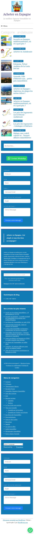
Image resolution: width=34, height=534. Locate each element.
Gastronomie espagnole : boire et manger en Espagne (15, 325)
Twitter (10, 403)
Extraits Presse (10, 389)
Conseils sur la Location (15, 410)
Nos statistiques (10, 417)
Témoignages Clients (12, 386)
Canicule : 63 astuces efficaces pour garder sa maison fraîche (16, 347)
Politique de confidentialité (13, 365)
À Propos (8, 384)
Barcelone (8, 422)
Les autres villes (10, 427)
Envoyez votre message (13, 220)
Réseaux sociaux (10, 398)
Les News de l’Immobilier (13, 415)
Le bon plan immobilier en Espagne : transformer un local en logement (16, 329)
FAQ (6, 396)
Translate (19, 447)
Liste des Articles (10, 393)
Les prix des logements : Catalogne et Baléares (22, 125)
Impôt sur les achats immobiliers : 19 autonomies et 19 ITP (17, 313)
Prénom (7, 170)
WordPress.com (23, 522)
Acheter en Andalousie (22, 51)
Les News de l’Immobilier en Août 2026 (17, 322)
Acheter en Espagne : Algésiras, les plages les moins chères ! (23, 91)
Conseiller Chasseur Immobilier (15, 391)
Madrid (7, 424)
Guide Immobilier (10, 429)
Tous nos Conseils (11, 408)
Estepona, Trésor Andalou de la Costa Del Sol (21, 66)
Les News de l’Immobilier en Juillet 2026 (16, 343)
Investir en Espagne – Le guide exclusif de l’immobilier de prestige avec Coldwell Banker (17, 318)
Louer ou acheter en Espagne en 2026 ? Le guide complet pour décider (17, 339)
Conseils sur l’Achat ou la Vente (18, 412)
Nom (5, 179)
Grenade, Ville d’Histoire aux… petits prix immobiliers (22, 78)
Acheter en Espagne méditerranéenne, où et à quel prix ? (22, 103)
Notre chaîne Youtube (12, 434)
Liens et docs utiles (11, 420)
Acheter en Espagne (17, 14)
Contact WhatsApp (18, 158)
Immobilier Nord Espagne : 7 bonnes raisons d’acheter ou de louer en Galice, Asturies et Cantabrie (17, 334)
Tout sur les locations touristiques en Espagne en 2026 (17, 351)
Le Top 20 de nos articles (13, 405)
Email (6, 188)
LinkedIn (10, 401)
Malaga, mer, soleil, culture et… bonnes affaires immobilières (22, 135)
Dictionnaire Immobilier (13, 431)
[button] (30, 530)
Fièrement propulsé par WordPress (14, 520)
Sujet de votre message (12, 197)
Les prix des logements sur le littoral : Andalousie (22, 114)
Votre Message (9, 206)
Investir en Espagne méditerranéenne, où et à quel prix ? (22, 41)
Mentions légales (25, 363)
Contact (8, 382)
